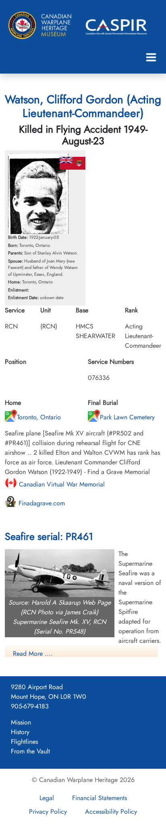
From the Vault (30, 751)
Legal (46, 797)
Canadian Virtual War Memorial (61, 484)
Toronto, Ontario (39, 417)
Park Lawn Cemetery (127, 417)
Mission (21, 722)
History (20, 732)
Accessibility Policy (111, 811)
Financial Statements (99, 797)
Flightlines (24, 741)
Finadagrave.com (41, 503)
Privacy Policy (48, 811)
